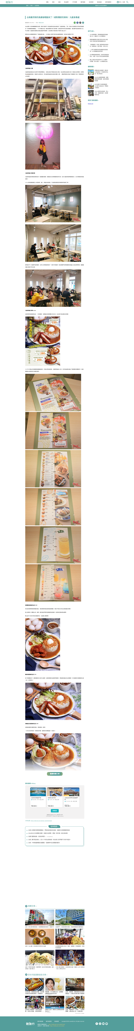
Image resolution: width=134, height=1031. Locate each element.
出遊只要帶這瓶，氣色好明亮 (36, 836)
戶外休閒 (74, 2)
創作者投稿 (40, 1021)
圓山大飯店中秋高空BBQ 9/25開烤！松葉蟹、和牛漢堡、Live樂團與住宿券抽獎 (99, 60)
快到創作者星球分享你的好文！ (99, 5)
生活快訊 (91, 2)
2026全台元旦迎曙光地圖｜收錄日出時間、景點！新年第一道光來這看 (48, 833)
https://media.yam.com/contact (57, 1025)
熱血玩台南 (41, 22)
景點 (47, 2)
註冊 (124, 2)
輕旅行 (9, 2)
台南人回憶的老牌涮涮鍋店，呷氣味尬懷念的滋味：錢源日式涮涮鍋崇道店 (49, 830)
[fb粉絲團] (96, 1023)
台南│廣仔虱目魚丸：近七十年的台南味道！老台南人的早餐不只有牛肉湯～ (49, 839)
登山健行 (66, 2)
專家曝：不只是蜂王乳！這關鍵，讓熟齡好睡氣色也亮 (54, 992)
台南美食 (37, 5)
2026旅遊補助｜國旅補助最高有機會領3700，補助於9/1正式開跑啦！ (99, 35)
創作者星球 (108, 2)
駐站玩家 (99, 2)
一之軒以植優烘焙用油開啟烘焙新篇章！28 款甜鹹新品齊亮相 (99, 50)
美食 (53, 2)
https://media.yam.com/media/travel (56, 1024)
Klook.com (90, 103)
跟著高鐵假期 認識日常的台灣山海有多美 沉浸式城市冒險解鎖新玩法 (99, 40)
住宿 (59, 2)
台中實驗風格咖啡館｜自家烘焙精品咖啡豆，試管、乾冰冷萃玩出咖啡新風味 (99, 55)
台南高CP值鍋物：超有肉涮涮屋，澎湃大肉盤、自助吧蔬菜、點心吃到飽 (34, 1010)
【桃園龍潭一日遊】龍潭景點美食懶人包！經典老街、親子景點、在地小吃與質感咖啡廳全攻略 (99, 45)
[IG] (100, 1023)
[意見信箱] (103, 1023)
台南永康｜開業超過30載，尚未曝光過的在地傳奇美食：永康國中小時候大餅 (34, 992)
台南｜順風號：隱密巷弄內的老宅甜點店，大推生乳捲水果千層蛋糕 (74, 992)
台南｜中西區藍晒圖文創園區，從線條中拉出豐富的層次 (44, 842)
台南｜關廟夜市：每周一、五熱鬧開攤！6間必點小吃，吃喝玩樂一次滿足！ (74, 1010)
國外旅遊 (83, 2)
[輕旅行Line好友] (106, 1023)
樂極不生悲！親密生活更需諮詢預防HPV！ (54, 1010)
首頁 (27, 5)
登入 (120, 2)
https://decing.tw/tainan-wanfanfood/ (41, 820)
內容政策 (56, 1021)
